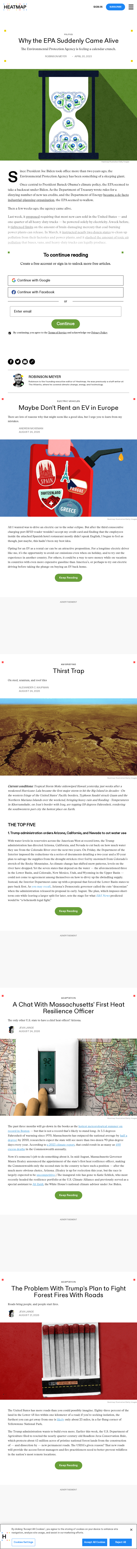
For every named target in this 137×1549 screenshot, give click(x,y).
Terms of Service (57, 333)
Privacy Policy (99, 333)
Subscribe (115, 6)
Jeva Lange (26, 1027)
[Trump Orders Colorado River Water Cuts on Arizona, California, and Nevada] (68, 737)
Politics (68, 34)
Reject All (120, 1542)
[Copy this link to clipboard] (32, 362)
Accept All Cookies (94, 1542)
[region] (68, 1536)
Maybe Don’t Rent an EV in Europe (68, 408)
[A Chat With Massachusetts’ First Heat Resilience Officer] (68, 1077)
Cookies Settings (23, 1542)
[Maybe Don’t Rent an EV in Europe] (68, 478)
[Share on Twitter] (18, 362)
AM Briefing (68, 664)
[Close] (131, 1530)
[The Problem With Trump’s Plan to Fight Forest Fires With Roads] (68, 1361)
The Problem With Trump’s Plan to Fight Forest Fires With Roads (68, 1291)
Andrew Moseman (31, 428)
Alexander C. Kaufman (34, 687)
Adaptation (68, 998)
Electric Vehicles (68, 401)
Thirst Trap (68, 671)
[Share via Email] (25, 362)
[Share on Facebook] (11, 362)
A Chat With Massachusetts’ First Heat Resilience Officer (69, 1008)
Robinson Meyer (56, 56)
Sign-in (97, 7)
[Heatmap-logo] (15, 7)
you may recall (41, 886)
